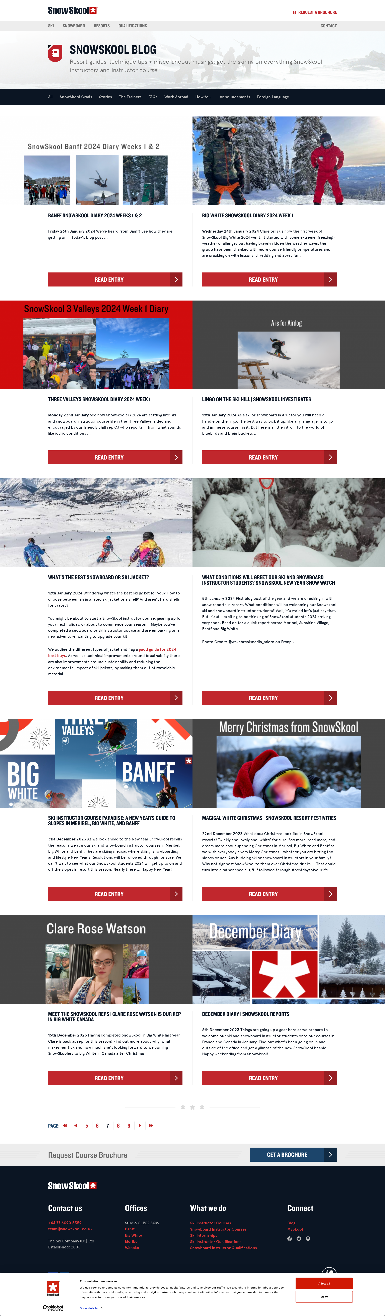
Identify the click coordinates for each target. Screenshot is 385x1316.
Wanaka (132, 1247)
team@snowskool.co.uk (70, 1228)
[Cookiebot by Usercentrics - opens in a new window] (53, 1308)
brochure (317, 12)
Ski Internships (203, 1235)
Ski (51, 25)
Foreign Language (273, 96)
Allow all (324, 1283)
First (64, 1126)
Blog (291, 1223)
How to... (204, 96)
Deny (324, 1296)
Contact (329, 25)
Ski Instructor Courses (210, 1223)
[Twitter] (299, 1238)
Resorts (102, 25)
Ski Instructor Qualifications (215, 1241)
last (75, 1126)
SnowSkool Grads (76, 96)
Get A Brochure (287, 1154)
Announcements (235, 96)
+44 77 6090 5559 (65, 1222)
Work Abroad (176, 96)
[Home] (192, 1186)
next (140, 1126)
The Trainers (130, 96)
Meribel (132, 1241)
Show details (89, 1308)
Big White (133, 1235)
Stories (105, 96)
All (50, 96)
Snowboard (74, 25)
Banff (130, 1229)
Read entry (109, 279)
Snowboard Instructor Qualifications (223, 1247)
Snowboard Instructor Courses (218, 1229)
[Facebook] (289, 1238)
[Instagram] (308, 1238)
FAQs (152, 96)
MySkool (295, 1229)
